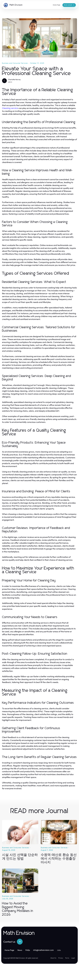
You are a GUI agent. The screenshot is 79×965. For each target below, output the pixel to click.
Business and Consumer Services (15, 63)
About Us (53, 958)
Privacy (60, 958)
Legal (73, 958)
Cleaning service (10, 108)
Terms (67, 958)
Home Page (9, 950)
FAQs (27, 950)
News (19, 950)
